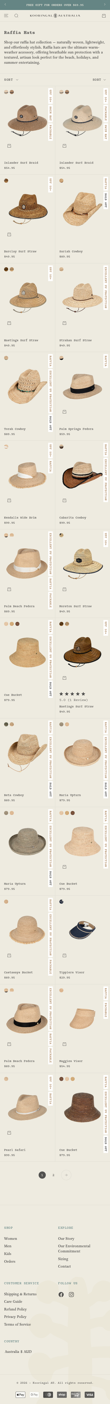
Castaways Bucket (18, 972)
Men (8, 1246)
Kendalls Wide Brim (20, 517)
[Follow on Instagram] (71, 1294)
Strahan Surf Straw (75, 340)
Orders (9, 1261)
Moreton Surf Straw (75, 606)
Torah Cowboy (15, 429)
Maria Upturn (70, 795)
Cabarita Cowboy (72, 517)
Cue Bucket (13, 695)
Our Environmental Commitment (74, 1248)
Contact (64, 1266)
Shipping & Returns (20, 1294)
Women (10, 1238)
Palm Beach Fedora (19, 606)
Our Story (66, 1238)
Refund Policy (15, 1309)
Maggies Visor (71, 1061)
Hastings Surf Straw (21, 340)
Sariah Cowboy (71, 251)
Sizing (63, 1259)
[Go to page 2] (66, 1175)
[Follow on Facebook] (61, 1294)
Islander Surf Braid (21, 163)
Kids (7, 1254)
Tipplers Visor (71, 972)
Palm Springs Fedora (76, 429)
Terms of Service (17, 1324)
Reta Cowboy (14, 795)
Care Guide (13, 1301)
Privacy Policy (15, 1317)
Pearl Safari (15, 1150)
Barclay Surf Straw (20, 251)
